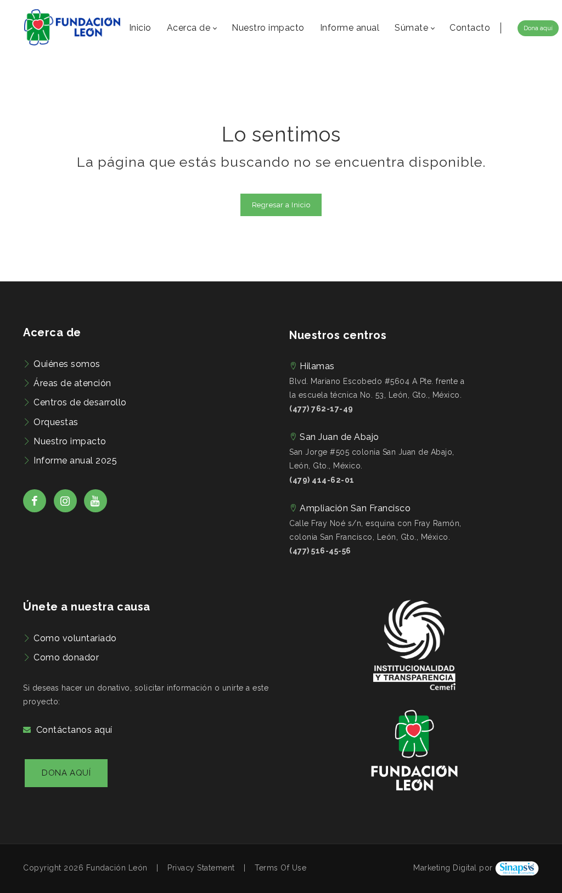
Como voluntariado (75, 638)
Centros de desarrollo (80, 402)
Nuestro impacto (69, 441)
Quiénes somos (66, 364)
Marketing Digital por (453, 867)
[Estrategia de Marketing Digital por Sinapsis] (517, 867)
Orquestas (55, 422)
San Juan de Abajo (339, 437)
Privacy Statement (201, 867)
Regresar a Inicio (281, 205)
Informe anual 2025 (75, 460)
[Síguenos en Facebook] (34, 509)
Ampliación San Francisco (355, 508)
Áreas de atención (72, 383)
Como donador (66, 657)
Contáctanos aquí (74, 730)
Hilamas (317, 366)
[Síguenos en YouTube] (95, 509)
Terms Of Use (280, 867)
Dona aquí (538, 28)
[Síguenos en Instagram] (65, 509)
